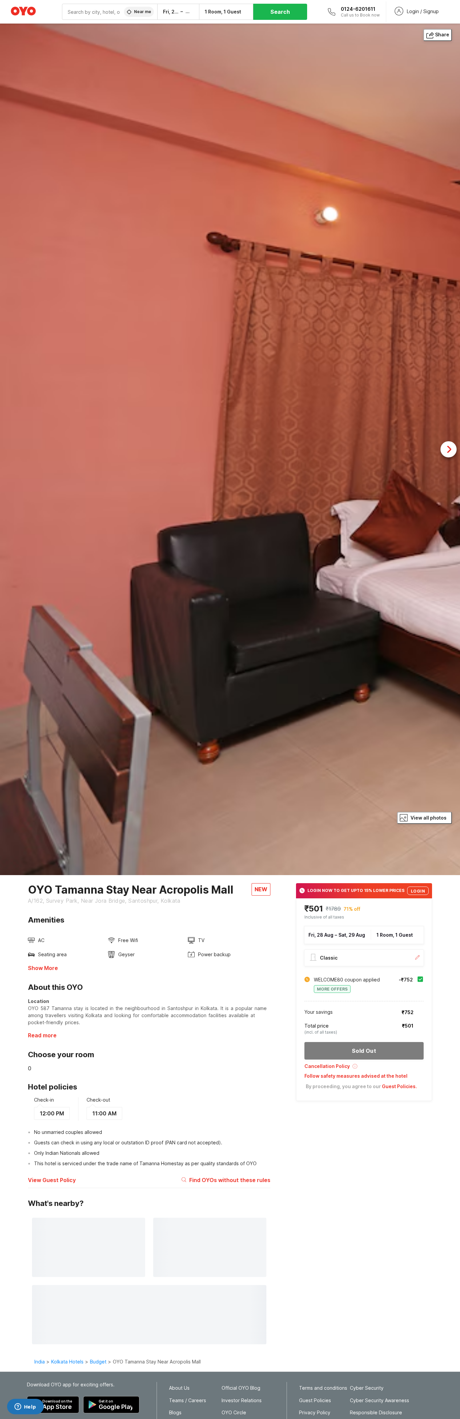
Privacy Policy (314, 1412)
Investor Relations (242, 1400)
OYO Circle (234, 1412)
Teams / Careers (187, 1400)
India (39, 1361)
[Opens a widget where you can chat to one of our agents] (25, 1407)
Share (442, 34)
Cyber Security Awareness (379, 1400)
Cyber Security (367, 1388)
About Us (179, 1388)
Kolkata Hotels (67, 1361)
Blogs (175, 1412)
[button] (364, 1068)
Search (280, 11)
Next (448, 449)
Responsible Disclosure (376, 1412)
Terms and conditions (323, 1388)
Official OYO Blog (241, 1388)
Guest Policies (315, 1400)
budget (98, 1361)
